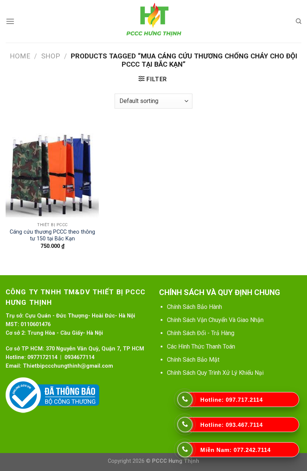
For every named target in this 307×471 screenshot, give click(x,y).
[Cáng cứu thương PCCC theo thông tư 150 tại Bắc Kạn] (52, 171)
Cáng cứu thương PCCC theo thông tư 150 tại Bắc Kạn (52, 235)
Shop (50, 56)
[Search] (298, 21)
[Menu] (10, 21)
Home (20, 56)
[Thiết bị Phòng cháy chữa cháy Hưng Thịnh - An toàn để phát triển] (153, 21)
